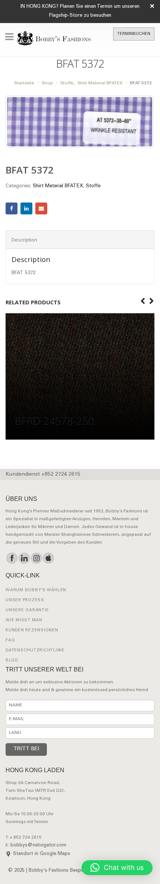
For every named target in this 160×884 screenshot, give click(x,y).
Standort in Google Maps (41, 854)
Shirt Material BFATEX (58, 186)
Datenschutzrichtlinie (35, 650)
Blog (12, 660)
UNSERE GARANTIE (27, 610)
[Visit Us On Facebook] (12, 558)
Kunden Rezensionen (32, 630)
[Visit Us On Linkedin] (24, 558)
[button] (117, 867)
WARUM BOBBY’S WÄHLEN (36, 590)
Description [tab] (24, 239)
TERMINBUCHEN (133, 34)
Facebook (11, 208)
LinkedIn (26, 208)
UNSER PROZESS (25, 600)
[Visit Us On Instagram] (36, 558)
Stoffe (93, 186)
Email (41, 208)
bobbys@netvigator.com (38, 845)
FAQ (10, 640)
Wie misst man (24, 620)
